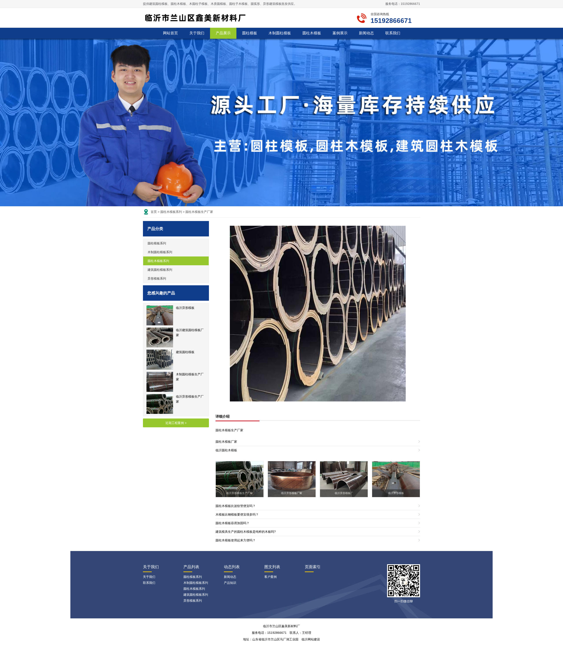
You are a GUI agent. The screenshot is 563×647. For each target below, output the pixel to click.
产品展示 (223, 33)
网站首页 (170, 33)
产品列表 (191, 567)
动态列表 (232, 567)
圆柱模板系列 (157, 243)
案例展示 (340, 33)
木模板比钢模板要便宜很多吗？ (237, 514)
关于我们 (196, 33)
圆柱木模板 (311, 33)
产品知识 (230, 582)
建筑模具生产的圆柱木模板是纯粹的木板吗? (246, 531)
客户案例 (270, 577)
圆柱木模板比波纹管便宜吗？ (236, 506)
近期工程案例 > (175, 423)
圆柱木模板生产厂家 (199, 212)
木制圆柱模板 (280, 33)
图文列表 (272, 567)
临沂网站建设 (311, 639)
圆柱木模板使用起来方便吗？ (236, 540)
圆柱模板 (249, 33)
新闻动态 (366, 33)
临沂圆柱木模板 (226, 450)
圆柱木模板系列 (171, 212)
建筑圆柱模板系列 (160, 269)
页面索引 (313, 567)
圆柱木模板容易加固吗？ (232, 523)
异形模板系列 (157, 278)
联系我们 (392, 33)
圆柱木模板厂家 (226, 441)
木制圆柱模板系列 (160, 252)
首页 (154, 212)
